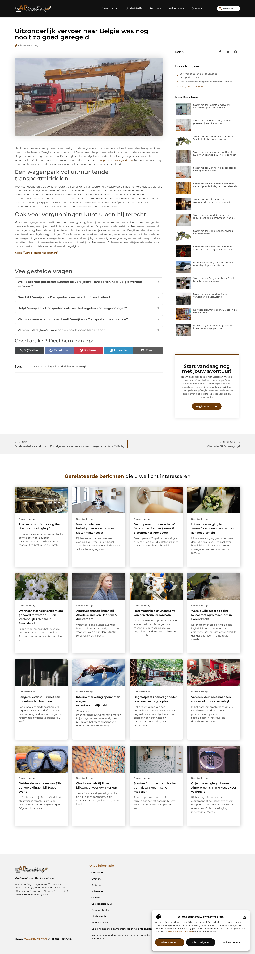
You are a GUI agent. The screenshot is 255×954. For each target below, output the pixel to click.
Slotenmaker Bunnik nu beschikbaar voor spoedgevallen (214, 169)
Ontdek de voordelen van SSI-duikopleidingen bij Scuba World (40, 787)
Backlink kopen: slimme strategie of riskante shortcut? (123, 928)
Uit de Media (134, 8)
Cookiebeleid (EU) (101, 903)
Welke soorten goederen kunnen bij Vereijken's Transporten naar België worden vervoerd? (89, 284)
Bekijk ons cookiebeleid (180, 931)
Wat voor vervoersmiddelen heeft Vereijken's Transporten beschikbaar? (89, 319)
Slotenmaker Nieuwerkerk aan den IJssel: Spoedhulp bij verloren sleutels (215, 185)
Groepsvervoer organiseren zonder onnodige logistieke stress (213, 264)
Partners (155, 8)
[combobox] (228, 8)
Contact (197, 8)
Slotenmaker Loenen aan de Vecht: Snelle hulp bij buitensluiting (213, 137)
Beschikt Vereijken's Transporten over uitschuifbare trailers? (89, 297)
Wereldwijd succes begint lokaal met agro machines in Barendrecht (211, 615)
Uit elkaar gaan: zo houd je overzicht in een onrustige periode (214, 327)
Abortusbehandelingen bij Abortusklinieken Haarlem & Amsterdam (96, 615)
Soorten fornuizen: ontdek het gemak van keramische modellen (155, 787)
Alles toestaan (169, 942)
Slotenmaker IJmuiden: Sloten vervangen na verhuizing (210, 295)
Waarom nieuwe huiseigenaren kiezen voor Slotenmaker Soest (95, 528)
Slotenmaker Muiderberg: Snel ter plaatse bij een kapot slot (212, 122)
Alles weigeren (201, 942)
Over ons (108, 8)
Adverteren (176, 8)
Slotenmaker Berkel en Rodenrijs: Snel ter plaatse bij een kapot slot (212, 248)
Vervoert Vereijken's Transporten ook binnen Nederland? (89, 330)
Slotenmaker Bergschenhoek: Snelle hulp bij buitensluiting (214, 279)
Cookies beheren (231, 942)
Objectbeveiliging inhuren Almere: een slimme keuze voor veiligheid (213, 787)
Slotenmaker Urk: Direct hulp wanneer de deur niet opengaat (211, 200)
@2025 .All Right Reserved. (43, 938)
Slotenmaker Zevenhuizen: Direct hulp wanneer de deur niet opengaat (214, 153)
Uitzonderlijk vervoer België (70, 366)
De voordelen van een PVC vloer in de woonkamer (215, 311)
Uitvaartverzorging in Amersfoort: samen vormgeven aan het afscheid (213, 528)
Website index (99, 922)
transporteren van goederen (115, 160)
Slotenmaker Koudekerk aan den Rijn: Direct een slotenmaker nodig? (214, 216)
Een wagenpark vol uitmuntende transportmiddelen (199, 75)
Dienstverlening (28, 45)
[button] (244, 917)
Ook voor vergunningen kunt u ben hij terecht (206, 81)
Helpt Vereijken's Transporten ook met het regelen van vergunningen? (89, 308)
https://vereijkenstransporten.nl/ (36, 252)
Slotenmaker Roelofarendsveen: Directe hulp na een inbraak (211, 106)
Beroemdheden (100, 910)
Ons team (97, 872)
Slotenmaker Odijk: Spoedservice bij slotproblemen (214, 232)
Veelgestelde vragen (191, 86)
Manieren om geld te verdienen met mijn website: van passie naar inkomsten (130, 937)
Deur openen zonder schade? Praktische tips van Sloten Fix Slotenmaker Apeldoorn (155, 528)
